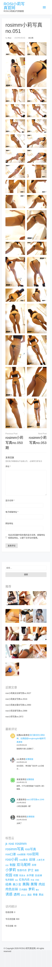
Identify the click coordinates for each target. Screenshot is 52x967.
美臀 (33, 884)
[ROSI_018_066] (12, 633)
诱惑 (8, 894)
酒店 (29, 895)
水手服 (30, 875)
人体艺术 (40, 860)
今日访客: (9, 926)
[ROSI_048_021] (40, 651)
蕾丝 (37, 890)
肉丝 (42, 884)
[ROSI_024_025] (12, 616)
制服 (12, 865)
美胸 (25, 884)
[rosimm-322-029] (26, 616)
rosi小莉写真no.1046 (35, 800)
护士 (31, 870)
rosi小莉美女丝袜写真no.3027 (18, 693)
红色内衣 (24, 879)
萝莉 (31, 889)
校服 (15, 875)
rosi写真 (30, 849)
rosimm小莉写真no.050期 (14, 443)
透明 (17, 894)
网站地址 (9, 523)
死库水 (22, 875)
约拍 (37, 880)
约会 (32, 880)
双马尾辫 (24, 865)
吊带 (34, 865)
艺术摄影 (23, 889)
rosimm (21, 844)
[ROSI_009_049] (40, 633)
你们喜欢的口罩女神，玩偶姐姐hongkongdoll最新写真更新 (31, 738)
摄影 (37, 870)
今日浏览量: (10, 919)
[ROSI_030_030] (26, 633)
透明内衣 (23, 895)
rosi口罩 (10, 854)
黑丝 (41, 894)
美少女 (17, 884)
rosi (9, 38)
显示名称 (9, 500)
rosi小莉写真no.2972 (14, 717)
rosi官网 (33, 854)
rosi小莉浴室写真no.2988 (16, 711)
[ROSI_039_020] (12, 598)
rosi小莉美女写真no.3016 (16, 699)
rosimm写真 (14, 849)
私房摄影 (9, 880)
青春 (35, 894)
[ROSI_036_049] (26, 651)
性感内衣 (22, 870)
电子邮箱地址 (11, 512)
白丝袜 (38, 875)
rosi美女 (23, 859)
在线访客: (9, 912)
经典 (8, 884)
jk (6, 843)
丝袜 (32, 859)
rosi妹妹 (21, 854)
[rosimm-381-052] (40, 598)
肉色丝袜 (11, 889)
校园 (8, 875)
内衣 (7, 865)
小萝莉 (10, 870)
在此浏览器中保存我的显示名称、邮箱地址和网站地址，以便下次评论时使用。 (26, 536)
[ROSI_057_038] (12, 669)
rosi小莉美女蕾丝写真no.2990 (18, 705)
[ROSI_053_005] (26, 598)
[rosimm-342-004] (12, 651)
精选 (16, 880)
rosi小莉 (11, 859)
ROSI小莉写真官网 (14, 6)
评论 (8, 466)
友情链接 (29, 759)
